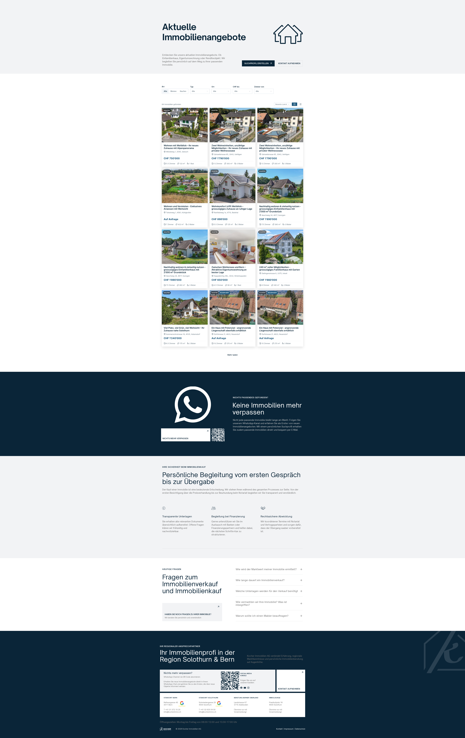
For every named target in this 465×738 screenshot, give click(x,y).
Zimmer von (259, 87)
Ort (213, 87)
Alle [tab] (165, 91)
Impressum (289, 729)
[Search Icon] (253, 5)
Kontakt (279, 729)
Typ (191, 87)
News (242, 5)
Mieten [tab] (173, 91)
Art (163, 87)
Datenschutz (300, 729)
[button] (185, 137)
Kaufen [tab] (183, 91)
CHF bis (236, 87)
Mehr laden (232, 355)
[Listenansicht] (300, 104)
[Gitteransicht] (294, 104)
